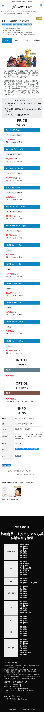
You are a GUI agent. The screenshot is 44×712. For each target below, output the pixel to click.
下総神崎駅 (7, 465)
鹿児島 (22, 652)
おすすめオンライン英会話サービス (15, 682)
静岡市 (26, 580)
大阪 (21, 601)
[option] (22, 56)
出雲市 (26, 631)
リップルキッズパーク (11, 688)
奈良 (21, 610)
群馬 (21, 574)
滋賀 (21, 608)
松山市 (26, 620)
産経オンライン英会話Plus (26, 690)
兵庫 (21, 606)
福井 (21, 593)
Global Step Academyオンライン (14, 686)
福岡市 (26, 639)
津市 (35, 582)
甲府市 (26, 595)
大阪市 (26, 601)
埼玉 (21, 568)
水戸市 (26, 572)
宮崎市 (26, 650)
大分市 (26, 648)
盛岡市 (26, 553)
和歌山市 (27, 612)
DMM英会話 (16, 684)
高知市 (26, 623)
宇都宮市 (26, 570)
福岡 (21, 639)
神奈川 (22, 563)
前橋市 (26, 574)
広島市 (26, 627)
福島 (21, 557)
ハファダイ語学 (21, 709)
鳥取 (21, 633)
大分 (21, 648)
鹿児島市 (27, 652)
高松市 (26, 618)
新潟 (21, 587)
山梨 (21, 595)
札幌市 (27, 544)
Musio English (23, 688)
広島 (21, 627)
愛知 (21, 578)
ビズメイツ (7, 692)
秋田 (21, 549)
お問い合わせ (23, 699)
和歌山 (22, 612)
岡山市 (26, 629)
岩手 (21, 553)
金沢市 (26, 591)
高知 (21, 623)
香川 (21, 618)
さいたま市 (27, 568)
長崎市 (26, 644)
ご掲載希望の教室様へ (11, 699)
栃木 (21, 570)
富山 (21, 589)
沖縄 (21, 654)
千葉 (21, 566)
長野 (21, 597)
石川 (21, 591)
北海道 (22, 544)
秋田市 (26, 549)
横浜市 (27, 563)
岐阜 (21, 582)
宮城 (21, 555)
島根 (21, 631)
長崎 (21, 644)
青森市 (26, 547)
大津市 (26, 608)
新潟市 (26, 587)
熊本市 (26, 646)
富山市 (26, 589)
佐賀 (21, 642)
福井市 (26, 593)
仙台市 (26, 555)
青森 (21, 547)
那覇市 (26, 654)
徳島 (21, 616)
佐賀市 (26, 642)
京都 (21, 604)
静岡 (21, 580)
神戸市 (26, 606)
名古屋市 (26, 578)
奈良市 (26, 610)
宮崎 (21, 650)
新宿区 (26, 561)
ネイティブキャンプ (10, 690)
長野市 (26, 597)
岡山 (21, 629)
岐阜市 (26, 582)
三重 (31, 582)
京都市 (26, 604)
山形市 (26, 551)
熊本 (21, 646)
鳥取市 (26, 633)
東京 (21, 561)
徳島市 (26, 616)
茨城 (21, 572)
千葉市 (26, 566)
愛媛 (21, 620)
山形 (21, 551)
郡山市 (26, 557)
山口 (21, 635)
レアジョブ (7, 684)
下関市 (26, 635)
